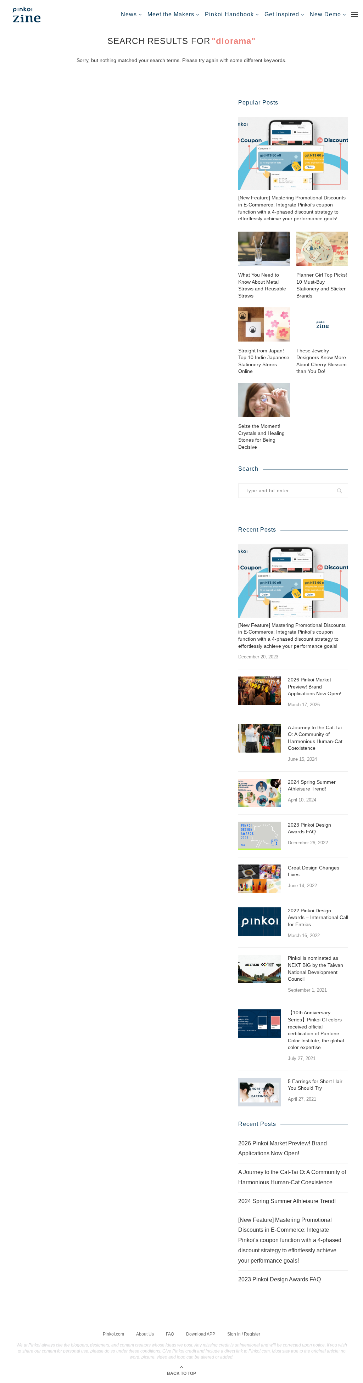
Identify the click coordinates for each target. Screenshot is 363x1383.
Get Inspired (281, 14)
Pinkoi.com (113, 1334)
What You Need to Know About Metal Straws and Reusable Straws (262, 285)
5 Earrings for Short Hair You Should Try (315, 1084)
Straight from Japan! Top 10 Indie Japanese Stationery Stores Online (263, 361)
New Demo (325, 14)
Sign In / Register (243, 1334)
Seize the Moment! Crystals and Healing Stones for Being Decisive (261, 436)
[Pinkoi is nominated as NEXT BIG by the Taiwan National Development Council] (259, 969)
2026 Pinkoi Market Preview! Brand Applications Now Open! (314, 686)
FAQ (170, 1334)
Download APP (200, 1334)
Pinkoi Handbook (229, 14)
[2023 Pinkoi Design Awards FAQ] (259, 836)
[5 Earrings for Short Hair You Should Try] (259, 1092)
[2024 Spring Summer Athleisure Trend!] (259, 793)
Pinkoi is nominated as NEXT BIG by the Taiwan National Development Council (315, 968)
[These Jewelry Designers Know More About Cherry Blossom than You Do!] (322, 324)
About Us (145, 1334)
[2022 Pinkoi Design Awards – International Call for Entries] (259, 921)
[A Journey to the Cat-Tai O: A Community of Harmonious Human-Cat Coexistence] (259, 738)
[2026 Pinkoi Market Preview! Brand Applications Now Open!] (259, 690)
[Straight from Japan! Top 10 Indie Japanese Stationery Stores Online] (264, 324)
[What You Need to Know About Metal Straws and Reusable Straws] (264, 249)
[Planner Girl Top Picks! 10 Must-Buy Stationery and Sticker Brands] (322, 249)
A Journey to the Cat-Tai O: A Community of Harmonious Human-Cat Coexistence (315, 738)
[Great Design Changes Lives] (259, 879)
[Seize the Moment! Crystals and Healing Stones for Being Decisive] (264, 400)
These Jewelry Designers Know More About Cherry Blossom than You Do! (321, 361)
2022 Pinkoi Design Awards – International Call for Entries (318, 917)
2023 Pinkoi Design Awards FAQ (309, 828)
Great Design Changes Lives (313, 871)
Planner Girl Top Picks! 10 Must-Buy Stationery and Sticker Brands (321, 285)
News (129, 14)
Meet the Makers (170, 14)
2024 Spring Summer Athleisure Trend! (312, 785)
